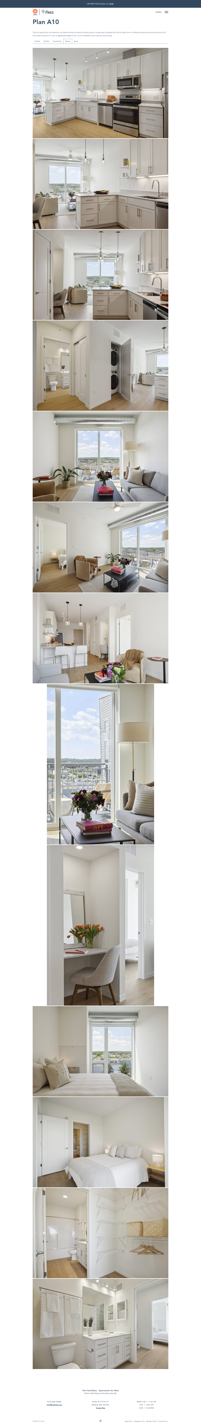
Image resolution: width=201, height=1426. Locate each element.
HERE (111, 4)
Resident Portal (151, 1421)
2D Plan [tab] (46, 41)
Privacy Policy (163, 1421)
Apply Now (129, 1421)
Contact (158, 12)
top (195, 1420)
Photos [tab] (67, 41)
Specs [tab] (76, 41)
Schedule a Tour (139, 1421)
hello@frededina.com (54, 1405)
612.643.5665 (54, 1402)
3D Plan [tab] (37, 41)
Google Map (100, 1408)
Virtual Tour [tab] (57, 41)
